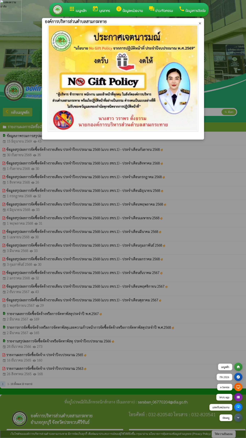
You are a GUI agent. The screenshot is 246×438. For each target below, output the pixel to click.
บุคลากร (101, 9)
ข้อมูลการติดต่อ (192, 9)
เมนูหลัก (77, 9)
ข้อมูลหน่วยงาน (129, 9)
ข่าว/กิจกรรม (161, 9)
